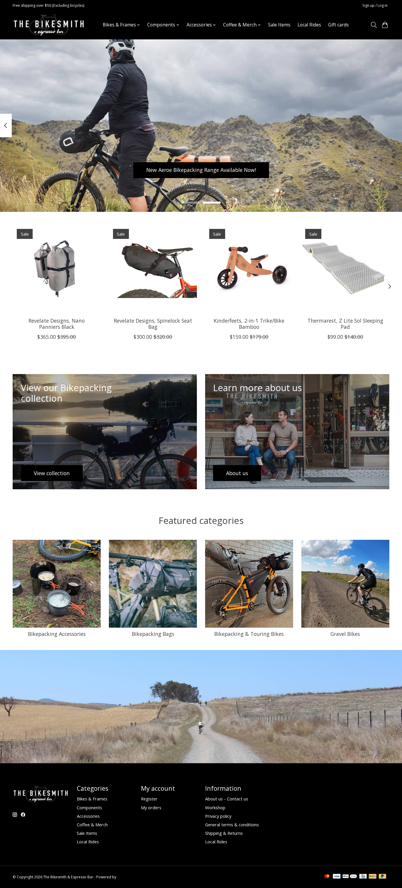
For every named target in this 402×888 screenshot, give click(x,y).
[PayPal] (372, 877)
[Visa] (336, 877)
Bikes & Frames (92, 799)
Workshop (215, 807)
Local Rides (309, 25)
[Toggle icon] (373, 25)
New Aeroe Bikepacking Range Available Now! (201, 169)
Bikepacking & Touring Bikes (249, 633)
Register (149, 799)
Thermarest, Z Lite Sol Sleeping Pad (345, 323)
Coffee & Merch (92, 824)
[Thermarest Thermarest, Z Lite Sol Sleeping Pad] (345, 269)
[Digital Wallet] (350, 877)
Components (89, 807)
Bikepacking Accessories (57, 633)
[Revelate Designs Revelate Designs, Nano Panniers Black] (57, 269)
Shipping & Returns (224, 833)
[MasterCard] (327, 877)
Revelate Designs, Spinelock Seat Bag (153, 323)
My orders (151, 807)
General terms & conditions (232, 824)
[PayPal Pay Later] (382, 877)
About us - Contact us (226, 799)
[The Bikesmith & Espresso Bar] (49, 25)
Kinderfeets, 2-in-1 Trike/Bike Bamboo (249, 323)
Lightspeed (126, 876)
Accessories (88, 816)
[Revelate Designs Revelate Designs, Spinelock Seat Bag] (153, 269)
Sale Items (279, 25)
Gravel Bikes (345, 633)
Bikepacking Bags (153, 633)
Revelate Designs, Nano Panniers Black (57, 323)
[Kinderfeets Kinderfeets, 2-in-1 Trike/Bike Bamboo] (249, 269)
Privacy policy (218, 816)
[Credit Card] (363, 877)
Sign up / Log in (375, 5)
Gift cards (338, 25)
